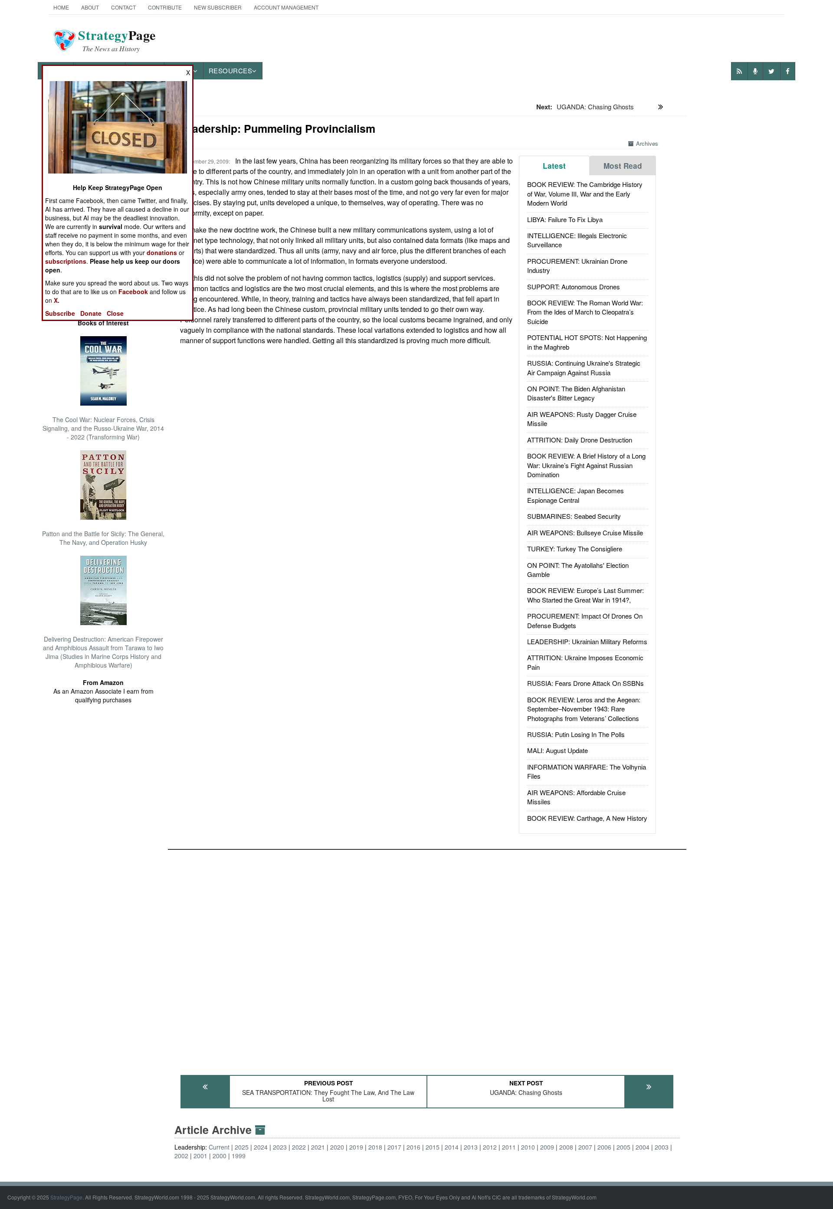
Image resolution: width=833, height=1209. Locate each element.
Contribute (165, 7)
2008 (566, 1147)
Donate (91, 313)
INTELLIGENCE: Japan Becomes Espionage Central (575, 495)
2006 (604, 1147)
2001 (200, 1155)
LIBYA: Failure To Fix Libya (565, 219)
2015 (432, 1147)
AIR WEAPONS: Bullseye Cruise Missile (585, 532)
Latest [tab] (554, 166)
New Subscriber (218, 7)
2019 (356, 1147)
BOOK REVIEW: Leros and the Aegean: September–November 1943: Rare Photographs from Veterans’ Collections (583, 709)
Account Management (286, 7)
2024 (261, 1147)
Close (115, 313)
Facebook (133, 291)
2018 (375, 1147)
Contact (123, 7)
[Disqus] (427, 958)
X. (56, 300)
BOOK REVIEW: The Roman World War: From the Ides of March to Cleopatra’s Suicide (585, 312)
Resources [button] (231, 70)
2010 (528, 1147)
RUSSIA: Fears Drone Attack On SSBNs (585, 683)
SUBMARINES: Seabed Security (574, 516)
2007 (585, 1147)
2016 (413, 1147)
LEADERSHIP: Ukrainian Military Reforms (587, 641)
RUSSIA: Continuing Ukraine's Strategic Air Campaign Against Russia (583, 367)
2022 (299, 1147)
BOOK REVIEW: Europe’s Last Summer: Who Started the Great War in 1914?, (585, 595)
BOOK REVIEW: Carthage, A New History (587, 817)
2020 (337, 1147)
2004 (642, 1147)
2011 (509, 1147)
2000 (219, 1155)
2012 (490, 1147)
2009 (547, 1147)
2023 (280, 1147)
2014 (452, 1147)
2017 (394, 1147)
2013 (471, 1147)
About (90, 7)
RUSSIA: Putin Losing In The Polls (576, 734)
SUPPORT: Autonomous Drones (573, 286)
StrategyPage (66, 1197)
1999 (239, 1155)
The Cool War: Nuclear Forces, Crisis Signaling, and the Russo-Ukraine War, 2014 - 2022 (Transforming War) (103, 428)
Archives (647, 143)
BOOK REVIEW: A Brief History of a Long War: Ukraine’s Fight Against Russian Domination (586, 465)
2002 (181, 1155)
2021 (318, 1147)
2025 (242, 1147)
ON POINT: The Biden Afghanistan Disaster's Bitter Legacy (576, 393)
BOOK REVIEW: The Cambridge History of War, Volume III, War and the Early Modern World (585, 193)
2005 (623, 1147)
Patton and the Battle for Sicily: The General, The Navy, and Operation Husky (103, 538)
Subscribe (60, 313)
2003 (662, 1147)
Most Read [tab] (622, 166)
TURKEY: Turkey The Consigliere (574, 548)
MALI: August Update (557, 750)
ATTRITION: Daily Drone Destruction (579, 439)
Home (61, 7)
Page (117, 40)
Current (219, 1147)
